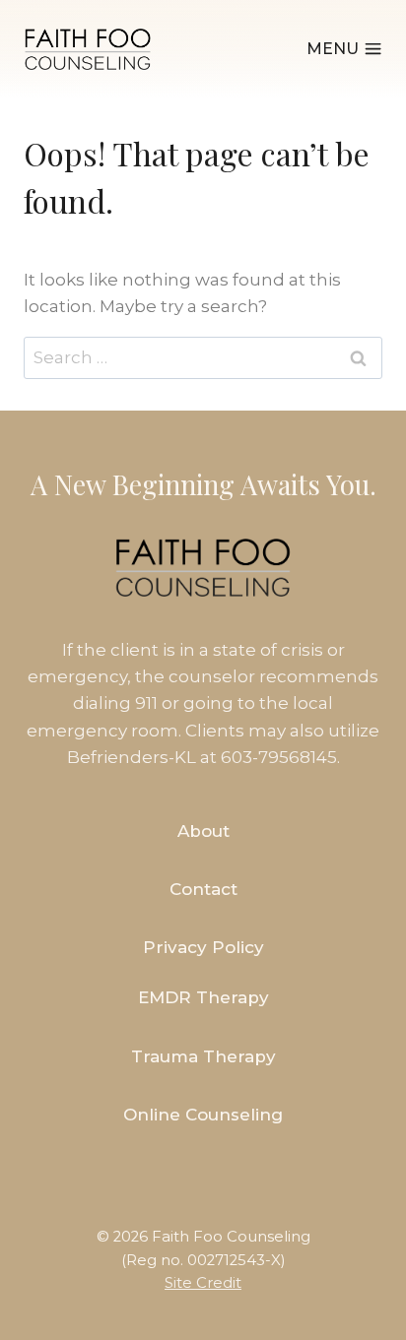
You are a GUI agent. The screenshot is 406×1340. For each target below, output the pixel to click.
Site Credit (203, 1283)
